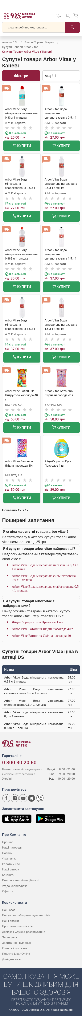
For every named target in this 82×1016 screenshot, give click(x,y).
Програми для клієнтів (17, 926)
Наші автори (10, 869)
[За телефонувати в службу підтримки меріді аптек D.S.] (58, 17)
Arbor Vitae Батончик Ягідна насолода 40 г (42, 629)
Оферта (7, 891)
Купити (23, 145)
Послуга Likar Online (16, 953)
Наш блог (8, 910)
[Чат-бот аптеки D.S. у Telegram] (31, 798)
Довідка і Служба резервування (23, 931)
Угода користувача (15, 885)
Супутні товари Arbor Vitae (20, 47)
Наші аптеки (10, 920)
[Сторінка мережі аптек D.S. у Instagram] (15, 798)
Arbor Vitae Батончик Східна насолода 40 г (42, 635)
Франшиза (9, 858)
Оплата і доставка (14, 948)
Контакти (8, 875)
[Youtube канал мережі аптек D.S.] (23, 798)
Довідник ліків (11, 959)
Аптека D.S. (9, 42)
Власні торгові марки (39, 42)
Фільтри (21, 76)
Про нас (7, 842)
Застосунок (9, 937)
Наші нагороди (12, 847)
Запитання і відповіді (16, 942)
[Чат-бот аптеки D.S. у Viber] (40, 798)
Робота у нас (11, 864)
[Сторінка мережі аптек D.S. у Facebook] (6, 798)
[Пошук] (72, 27)
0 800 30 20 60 (19, 762)
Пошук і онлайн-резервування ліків (26, 915)
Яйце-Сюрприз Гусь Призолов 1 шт (37, 622)
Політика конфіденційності (20, 880)
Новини (7, 853)
